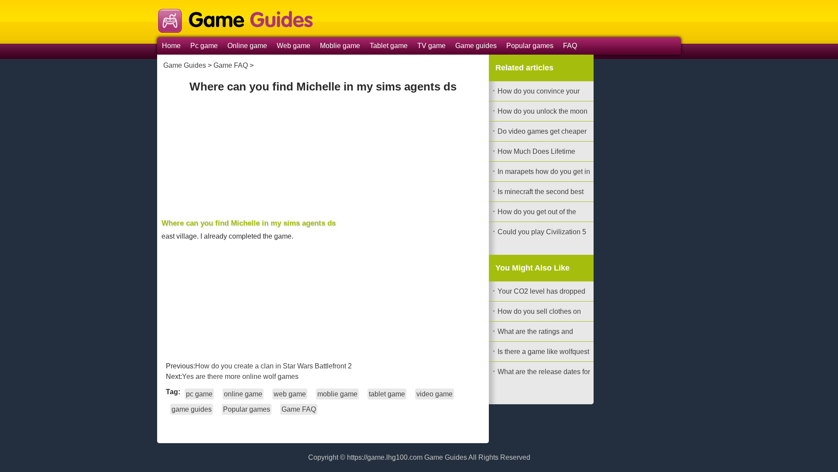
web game (290, 394)
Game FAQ (230, 65)
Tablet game (389, 45)
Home (171, 45)
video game (434, 394)
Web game (293, 45)
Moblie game (340, 45)
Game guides (476, 45)
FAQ (570, 45)
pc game (199, 394)
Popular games (529, 45)
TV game (431, 45)
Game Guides (184, 65)
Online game (247, 45)
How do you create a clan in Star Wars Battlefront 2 (273, 366)
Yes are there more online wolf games (240, 376)
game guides (192, 409)
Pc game (204, 45)
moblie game (337, 394)
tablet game (387, 394)
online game (243, 394)
